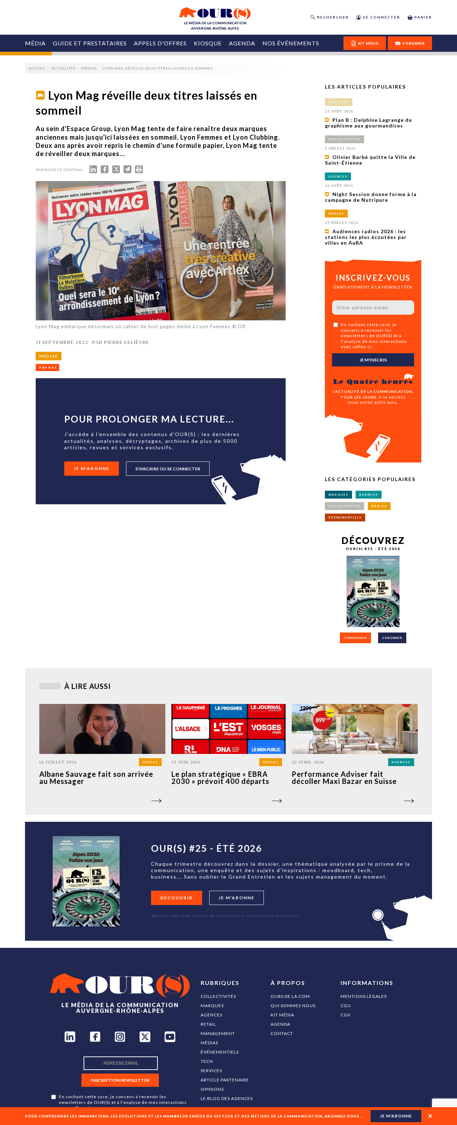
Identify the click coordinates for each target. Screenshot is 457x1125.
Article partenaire (225, 1079)
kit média (368, 43)
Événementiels (220, 1052)
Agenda (242, 43)
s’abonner (392, 638)
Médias (209, 1042)
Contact (282, 1033)
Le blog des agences (227, 1098)
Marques (212, 1005)
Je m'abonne (92, 468)
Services (211, 1070)
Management (218, 1033)
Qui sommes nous (293, 1005)
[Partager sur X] (116, 171)
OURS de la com (290, 996)
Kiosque (208, 43)
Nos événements (290, 43)
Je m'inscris (373, 359)
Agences (211, 1015)
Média (35, 43)
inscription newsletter (120, 1080)
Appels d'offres (160, 43)
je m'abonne (396, 1116)
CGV (346, 1015)
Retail (208, 1024)
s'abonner (413, 43)
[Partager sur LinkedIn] (93, 171)
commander (355, 638)
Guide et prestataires (90, 43)
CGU (346, 1005)
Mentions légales (364, 996)
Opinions (212, 1089)
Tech (207, 1061)
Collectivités (218, 996)
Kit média (282, 1015)
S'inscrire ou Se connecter (167, 468)
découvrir (176, 897)
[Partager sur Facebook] (105, 171)
